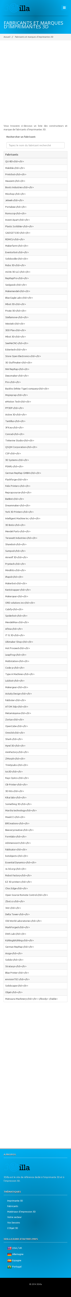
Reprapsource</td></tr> (18, 492)
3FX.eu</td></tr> (14, 427)
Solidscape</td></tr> (16, 985)
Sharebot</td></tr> (15, 544)
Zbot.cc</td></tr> (15, 901)
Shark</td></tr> (14, 739)
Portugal (16, 1266)
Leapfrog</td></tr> (15, 654)
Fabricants (12, 1206)
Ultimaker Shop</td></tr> (19, 641)
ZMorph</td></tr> (15, 758)
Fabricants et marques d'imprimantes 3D (34, 37)
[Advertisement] (35, 84)
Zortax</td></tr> (14, 719)
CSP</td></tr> (13, 453)
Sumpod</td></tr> (15, 551)
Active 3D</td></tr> (16, 414)
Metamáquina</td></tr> (18, 713)
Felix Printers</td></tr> (17, 486)
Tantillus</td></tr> (15, 421)
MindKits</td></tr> (15, 570)
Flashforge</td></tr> (16, 479)
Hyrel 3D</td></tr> (15, 745)
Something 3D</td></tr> (18, 804)
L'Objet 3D (12, 1228)
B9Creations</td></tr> (17, 823)
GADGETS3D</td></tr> (17, 232)
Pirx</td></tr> (13, 382)
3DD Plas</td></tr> (15, 330)
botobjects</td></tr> (16, 856)
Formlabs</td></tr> (15, 836)
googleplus (39, 1293)
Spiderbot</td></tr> (16, 615)
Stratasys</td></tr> (15, 966)
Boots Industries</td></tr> (19, 187)
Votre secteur (14, 1217)
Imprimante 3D (15, 1200)
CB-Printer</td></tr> (16, 784)
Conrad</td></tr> (14, 434)
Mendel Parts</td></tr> (17, 531)
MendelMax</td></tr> (17, 622)
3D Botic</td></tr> (15, 525)
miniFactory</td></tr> (17, 752)
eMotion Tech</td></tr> (18, 401)
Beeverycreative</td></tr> (19, 830)
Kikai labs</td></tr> (15, 797)
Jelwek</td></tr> (14, 200)
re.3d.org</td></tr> (15, 869)
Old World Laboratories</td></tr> (23, 921)
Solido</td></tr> (14, 959)
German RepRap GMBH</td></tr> (23, 473)
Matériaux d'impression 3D (21, 1211)
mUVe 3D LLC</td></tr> (17, 271)
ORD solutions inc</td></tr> (20, 602)
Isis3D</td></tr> (14, 771)
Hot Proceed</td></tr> (17, 648)
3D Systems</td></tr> (17, 460)
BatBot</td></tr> (14, 499)
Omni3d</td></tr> (15, 732)
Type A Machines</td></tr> (19, 674)
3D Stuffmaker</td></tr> (18, 362)
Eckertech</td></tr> (16, 349)
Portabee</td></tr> (15, 207)
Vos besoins (13, 1222)
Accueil (7, 37)
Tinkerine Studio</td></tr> (19, 440)
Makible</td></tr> (15, 168)
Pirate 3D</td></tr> (15, 310)
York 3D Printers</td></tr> (19, 512)
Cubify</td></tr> (14, 609)
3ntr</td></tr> (13, 908)
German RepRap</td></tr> (19, 946)
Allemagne (17, 1254)
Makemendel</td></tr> (17, 291)
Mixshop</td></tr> (15, 194)
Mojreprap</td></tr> (16, 395)
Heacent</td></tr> (15, 181)
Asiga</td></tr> (13, 953)
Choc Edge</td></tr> (16, 888)
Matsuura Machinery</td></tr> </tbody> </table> (31, 998)
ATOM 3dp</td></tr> (16, 706)
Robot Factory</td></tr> (18, 875)
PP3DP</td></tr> (14, 408)
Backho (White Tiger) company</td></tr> (27, 388)
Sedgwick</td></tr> (16, 284)
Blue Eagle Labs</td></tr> (19, 297)
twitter (30, 1293)
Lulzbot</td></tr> (14, 680)
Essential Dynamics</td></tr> (20, 862)
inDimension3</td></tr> (18, 843)
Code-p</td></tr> (14, 667)
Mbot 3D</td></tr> (15, 336)
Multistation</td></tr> (17, 661)
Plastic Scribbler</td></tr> (19, 226)
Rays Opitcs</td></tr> (17, 778)
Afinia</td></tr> (14, 629)
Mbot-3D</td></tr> (15, 304)
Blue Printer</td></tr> (17, 972)
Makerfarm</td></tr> (16, 245)
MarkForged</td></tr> (17, 927)
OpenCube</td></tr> (16, 726)
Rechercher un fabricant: (21, 136)
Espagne (16, 1260)
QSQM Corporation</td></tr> (21, 447)
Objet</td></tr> (13, 992)
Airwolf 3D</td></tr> (16, 557)
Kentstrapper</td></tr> (18, 589)
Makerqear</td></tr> (16, 596)
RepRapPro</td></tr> (17, 278)
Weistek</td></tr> (15, 323)
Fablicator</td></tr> (16, 849)
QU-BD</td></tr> (14, 161)
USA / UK (17, 1248)
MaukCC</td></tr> (15, 817)
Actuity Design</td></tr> (18, 693)
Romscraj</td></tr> (15, 213)
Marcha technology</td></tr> (21, 810)
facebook (22, 1293)
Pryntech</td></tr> (15, 564)
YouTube (48, 1293)
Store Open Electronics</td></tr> (23, 356)
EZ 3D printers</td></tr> (18, 881)
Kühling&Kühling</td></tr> (19, 940)
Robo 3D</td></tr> (15, 265)
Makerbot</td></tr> (16, 583)
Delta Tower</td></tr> (17, 914)
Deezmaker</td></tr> (17, 375)
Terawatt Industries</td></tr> (21, 538)
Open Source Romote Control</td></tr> (26, 895)
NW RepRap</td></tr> (17, 369)
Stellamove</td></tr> (16, 317)
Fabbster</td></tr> (15, 700)
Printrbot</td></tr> (15, 174)
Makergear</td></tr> (16, 687)
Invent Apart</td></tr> (17, 219)
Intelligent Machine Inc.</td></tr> (22, 518)
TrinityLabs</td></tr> (16, 765)
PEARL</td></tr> (14, 466)
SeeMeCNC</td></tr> (16, 343)
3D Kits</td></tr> (14, 791)
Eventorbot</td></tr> (17, 252)
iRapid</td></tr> (14, 576)
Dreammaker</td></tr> (17, 505)
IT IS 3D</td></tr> (15, 635)
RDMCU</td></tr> (15, 239)
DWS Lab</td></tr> (15, 934)
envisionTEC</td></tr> (17, 979)
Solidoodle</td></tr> (16, 258)
